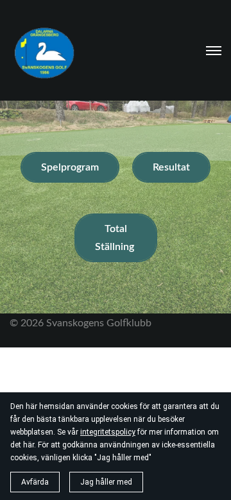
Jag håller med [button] (106, 482)
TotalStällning (116, 238)
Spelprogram (70, 167)
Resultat (171, 167)
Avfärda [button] (35, 482)
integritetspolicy (107, 432)
